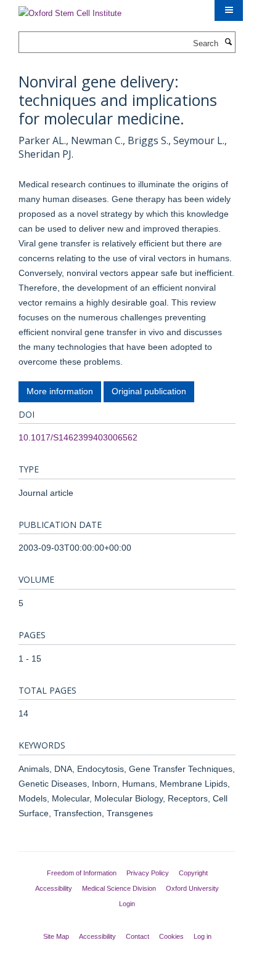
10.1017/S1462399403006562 (77, 437)
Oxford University (192, 888)
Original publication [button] (149, 391)
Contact (137, 936)
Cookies (171, 936)
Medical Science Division (119, 888)
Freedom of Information (82, 873)
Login (127, 903)
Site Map (56, 936)
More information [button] (60, 391)
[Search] (228, 42)
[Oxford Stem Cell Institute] (69, 9)
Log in (202, 936)
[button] (229, 10)
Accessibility (53, 888)
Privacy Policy (147, 873)
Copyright (193, 873)
